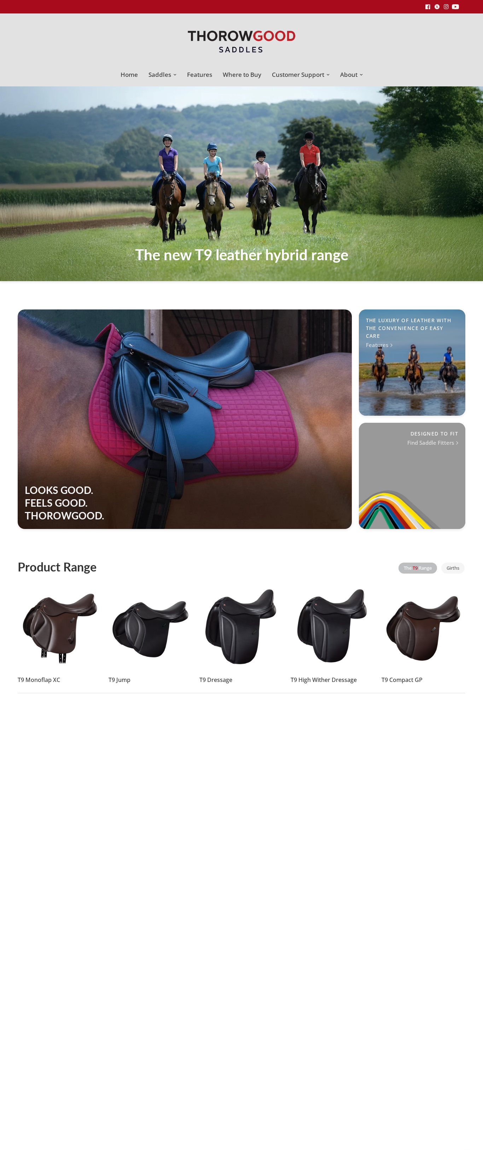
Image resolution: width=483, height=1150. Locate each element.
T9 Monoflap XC (39, 680)
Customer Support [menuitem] (298, 74)
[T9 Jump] (150, 627)
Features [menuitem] (199, 74)
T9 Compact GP (402, 680)
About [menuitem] (348, 74)
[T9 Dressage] (241, 627)
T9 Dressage (215, 680)
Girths (453, 568)
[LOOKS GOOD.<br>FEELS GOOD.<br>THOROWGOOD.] (185, 419)
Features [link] (377, 345)
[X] (437, 6)
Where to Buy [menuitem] (242, 74)
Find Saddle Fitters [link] (430, 442)
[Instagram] (446, 6)
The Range (418, 568)
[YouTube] (455, 6)
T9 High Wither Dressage (324, 680)
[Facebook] (427, 6)
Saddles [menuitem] (160, 74)
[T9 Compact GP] (423, 627)
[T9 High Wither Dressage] (332, 627)
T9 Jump (119, 680)
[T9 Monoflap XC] (59, 627)
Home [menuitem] (129, 74)
